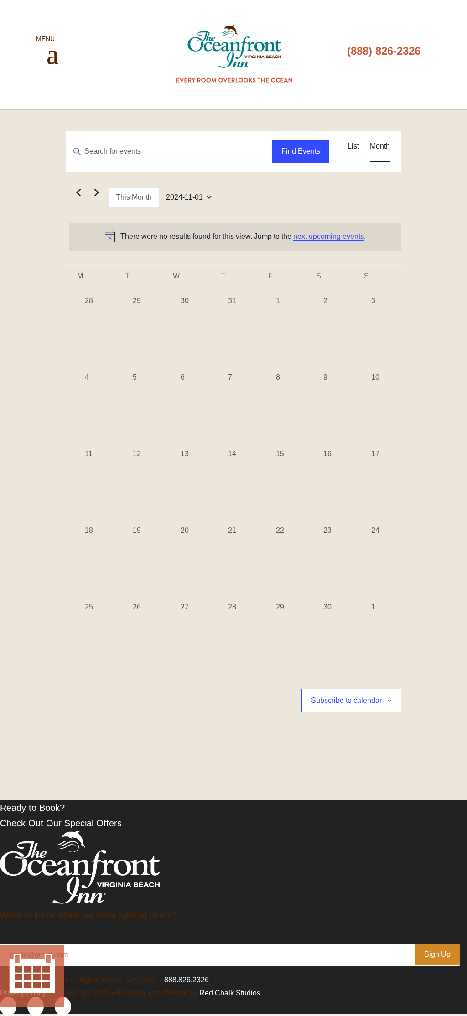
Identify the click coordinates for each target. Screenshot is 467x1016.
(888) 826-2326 (383, 51)
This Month (134, 197)
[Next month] (96, 192)
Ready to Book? (32, 808)
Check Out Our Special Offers (61, 823)
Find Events (300, 151)
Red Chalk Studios (229, 993)
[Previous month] (78, 192)
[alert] (235, 237)
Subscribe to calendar (346, 700)
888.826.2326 (186, 980)
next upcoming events (328, 236)
